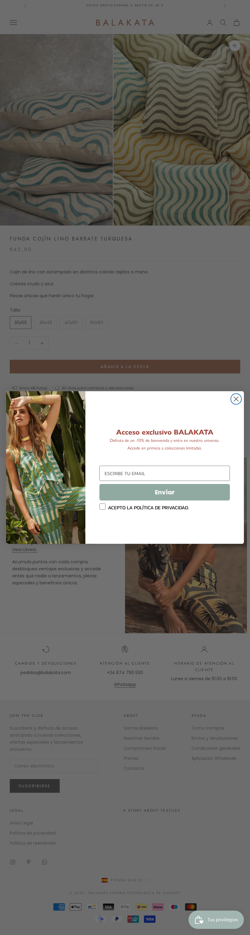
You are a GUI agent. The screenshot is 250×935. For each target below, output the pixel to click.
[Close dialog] (236, 399)
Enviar (165, 492)
